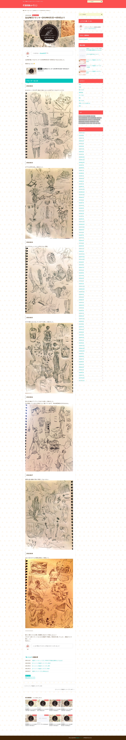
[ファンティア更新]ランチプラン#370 (93, 60)
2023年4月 (81, 210)
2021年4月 (81, 275)
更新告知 (81, 92)
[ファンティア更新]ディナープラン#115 (41, 663)
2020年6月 (81, 302)
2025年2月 (81, 151)
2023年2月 (81, 216)
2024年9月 (81, 165)
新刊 (91, 123)
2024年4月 (81, 178)
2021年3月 (81, 278)
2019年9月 (81, 321)
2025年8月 (81, 135)
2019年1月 (81, 343)
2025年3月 (81, 149)
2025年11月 (81, 132)
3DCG (80, 116)
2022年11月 (81, 224)
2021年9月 (81, 262)
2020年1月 (81, 316)
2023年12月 (81, 189)
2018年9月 (81, 353)
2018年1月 (81, 375)
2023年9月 (81, 197)
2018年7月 (81, 359)
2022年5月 (81, 240)
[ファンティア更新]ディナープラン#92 (41, 665)
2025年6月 (81, 140)
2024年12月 (81, 157)
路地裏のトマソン (79, 737)
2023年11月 (81, 192)
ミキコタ (87, 121)
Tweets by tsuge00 (83, 39)
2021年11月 (81, 256)
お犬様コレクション (83, 117)
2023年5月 (81, 208)
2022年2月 (81, 248)
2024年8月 (81, 167)
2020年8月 (81, 297)
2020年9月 (81, 294)
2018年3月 (81, 369)
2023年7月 (81, 202)
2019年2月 (81, 340)
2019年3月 (81, 337)
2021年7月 (81, 267)
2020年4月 (81, 308)
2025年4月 (81, 146)
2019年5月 (81, 332)
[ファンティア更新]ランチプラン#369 (93, 72)
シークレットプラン (83, 119)
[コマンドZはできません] (90, 28)
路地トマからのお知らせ (84, 103)
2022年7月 (81, 235)
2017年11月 (81, 380)
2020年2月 (81, 313)
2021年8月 (81, 264)
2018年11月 (81, 348)
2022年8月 (81, 232)
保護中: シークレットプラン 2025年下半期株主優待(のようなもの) (47, 660)
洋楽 (99, 123)
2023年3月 (81, 213)
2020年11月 (81, 289)
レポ (97, 121)
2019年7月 (81, 326)
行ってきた (81, 95)
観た (80, 97)
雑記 (80, 106)
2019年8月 (81, 324)
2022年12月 (81, 221)
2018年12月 (81, 345)
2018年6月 (81, 361)
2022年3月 (81, 246)
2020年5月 (81, 305)
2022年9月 (81, 229)
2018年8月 (81, 356)
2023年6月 (81, 205)
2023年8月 (81, 200)
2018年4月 (81, 367)
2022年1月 (81, 251)
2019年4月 (81, 334)
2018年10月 (81, 351)
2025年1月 (81, 154)
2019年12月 (81, 318)
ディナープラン (97, 119)
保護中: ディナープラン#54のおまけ (40, 671)
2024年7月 (81, 170)
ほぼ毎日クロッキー (30, 677)
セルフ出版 (90, 119)
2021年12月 (81, 254)
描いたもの (29, 657)
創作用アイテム (82, 123)
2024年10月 (81, 162)
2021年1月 (81, 283)
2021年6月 (81, 270)
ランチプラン (92, 121)
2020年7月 (81, 299)
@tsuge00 (42, 53)
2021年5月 (81, 272)
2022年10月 (81, 227)
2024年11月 (81, 159)
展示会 (87, 123)
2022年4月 (81, 243)
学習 (80, 87)
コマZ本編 (99, 117)
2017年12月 (81, 378)
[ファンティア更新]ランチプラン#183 (40, 668)
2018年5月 (81, 364)
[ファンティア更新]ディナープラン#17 (64, 689)
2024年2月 (81, 184)
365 (80, 84)
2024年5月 (81, 176)
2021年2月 (81, 281)
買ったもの (81, 100)
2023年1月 (81, 219)
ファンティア (81, 121)
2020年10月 (81, 291)
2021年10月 (81, 259)
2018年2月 (81, 372)
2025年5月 (81, 143)
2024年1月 (81, 186)
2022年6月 (81, 237)
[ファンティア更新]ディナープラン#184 (93, 66)
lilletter (84, 116)
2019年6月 (81, 329)
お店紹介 (93, 116)
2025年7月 (81, 138)
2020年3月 (81, 310)
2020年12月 (81, 286)
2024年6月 (81, 173)
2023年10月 (81, 194)
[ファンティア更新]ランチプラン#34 (33, 686)
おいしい (88, 116)
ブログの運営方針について (92, 54)
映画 (94, 123)
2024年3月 (81, 181)
